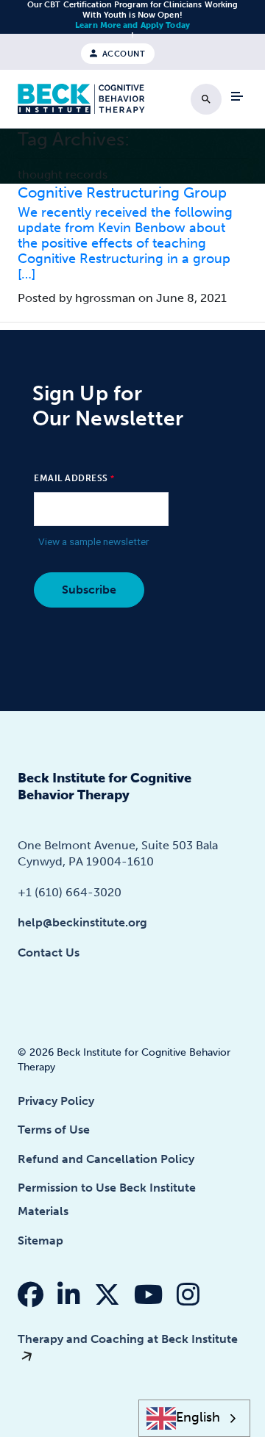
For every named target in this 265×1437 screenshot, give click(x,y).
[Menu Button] (237, 96)
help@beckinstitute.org (82, 922)
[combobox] (194, 1418)
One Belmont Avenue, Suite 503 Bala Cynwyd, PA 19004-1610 (118, 853)
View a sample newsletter (93, 541)
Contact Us (49, 952)
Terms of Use (54, 1130)
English (198, 1417)
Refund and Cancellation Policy (106, 1159)
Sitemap (40, 1240)
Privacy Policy (56, 1101)
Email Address (71, 478)
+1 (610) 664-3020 (69, 892)
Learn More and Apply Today (132, 25)
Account (122, 53)
